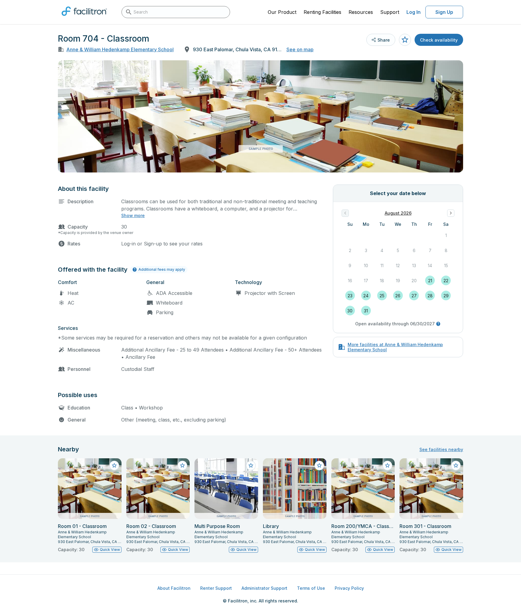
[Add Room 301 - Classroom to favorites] (456, 465)
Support (389, 12)
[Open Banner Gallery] (260, 116)
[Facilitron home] (84, 18)
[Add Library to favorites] (319, 465)
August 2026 (398, 213)
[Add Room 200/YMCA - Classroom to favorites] (387, 465)
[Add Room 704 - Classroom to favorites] (405, 40)
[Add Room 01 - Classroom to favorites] (114, 465)
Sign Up (444, 12)
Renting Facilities (322, 12)
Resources (361, 12)
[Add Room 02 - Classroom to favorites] (182, 465)
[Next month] (450, 213)
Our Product (282, 12)
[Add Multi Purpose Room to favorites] (251, 465)
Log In (413, 12)
